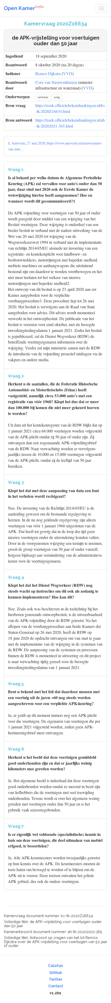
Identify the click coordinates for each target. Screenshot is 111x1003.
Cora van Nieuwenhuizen (56, 82)
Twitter (55, 979)
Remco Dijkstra (48, 73)
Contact (55, 986)
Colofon (55, 966)
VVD (67, 73)
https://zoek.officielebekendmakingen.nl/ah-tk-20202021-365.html (70, 123)
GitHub (55, 973)
